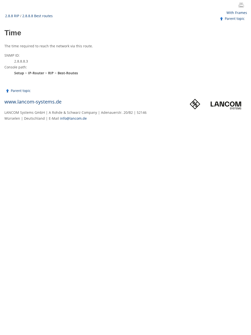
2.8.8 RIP (12, 15)
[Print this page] (242, 6)
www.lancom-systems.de (33, 101)
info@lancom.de (73, 118)
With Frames (236, 12)
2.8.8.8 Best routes (37, 15)
